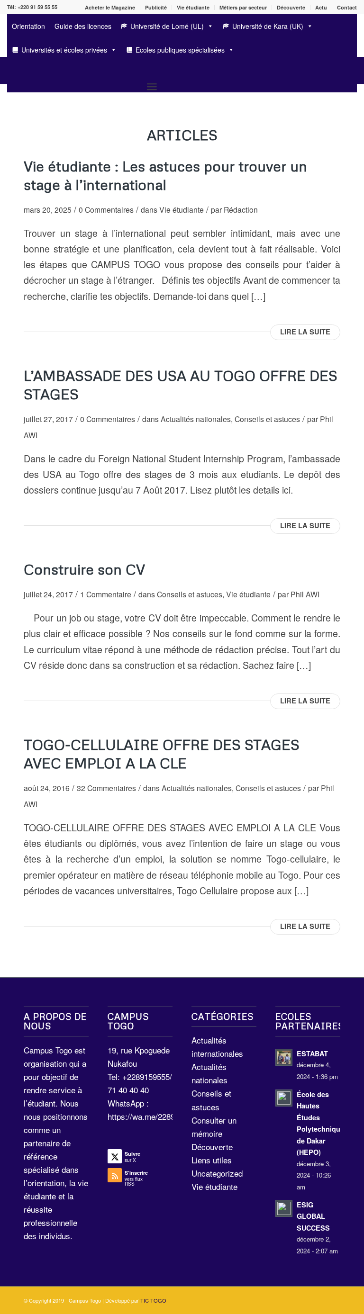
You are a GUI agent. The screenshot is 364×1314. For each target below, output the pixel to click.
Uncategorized (217, 1173)
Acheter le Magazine (110, 7)
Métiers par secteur (243, 7)
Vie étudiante (193, 7)
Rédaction (241, 209)
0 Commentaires (106, 209)
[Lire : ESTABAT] (283, 1057)
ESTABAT (312, 1053)
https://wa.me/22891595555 (156, 1116)
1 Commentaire (105, 594)
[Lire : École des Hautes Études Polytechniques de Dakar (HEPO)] (283, 1098)
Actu (321, 7)
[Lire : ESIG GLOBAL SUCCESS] (283, 1208)
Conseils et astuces (267, 419)
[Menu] (152, 86)
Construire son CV (84, 569)
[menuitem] (110, 7)
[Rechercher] (11, 70)
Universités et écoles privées (64, 49)
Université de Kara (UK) (267, 26)
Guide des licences (83, 26)
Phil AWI (305, 594)
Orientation (28, 26)
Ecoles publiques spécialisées (180, 49)
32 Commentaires (106, 788)
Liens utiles (211, 1160)
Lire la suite (305, 332)
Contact (347, 7)
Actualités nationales (196, 419)
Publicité (156, 7)
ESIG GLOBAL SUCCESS (313, 1216)
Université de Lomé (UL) (167, 26)
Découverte (291, 7)
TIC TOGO (153, 1300)
